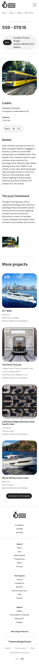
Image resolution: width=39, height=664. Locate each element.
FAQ (19, 594)
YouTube (19, 532)
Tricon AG (6, 120)
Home (4, 13)
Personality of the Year (19, 615)
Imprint (8, 648)
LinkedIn (19, 529)
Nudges (19, 622)
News (19, 563)
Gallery (19, 611)
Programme (19, 559)
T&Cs (32, 648)
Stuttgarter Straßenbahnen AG (15, 111)
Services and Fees (19, 591)
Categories (19, 583)
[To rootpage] (8, 4)
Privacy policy (20, 648)
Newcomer (19, 618)
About (19, 548)
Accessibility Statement (19, 652)
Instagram (19, 525)
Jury (19, 551)
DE (17, 659)
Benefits (19, 587)
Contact (19, 566)
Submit (20, 598)
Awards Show (19, 555)
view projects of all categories (19, 496)
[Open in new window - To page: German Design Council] (19, 642)
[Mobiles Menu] (34, 5)
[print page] (14, 129)
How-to (20, 579)
